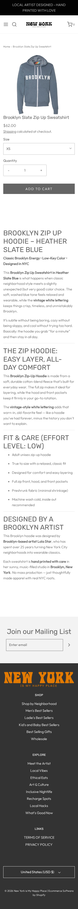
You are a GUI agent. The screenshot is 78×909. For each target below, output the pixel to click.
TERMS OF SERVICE (39, 837)
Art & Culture (39, 784)
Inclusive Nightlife (39, 791)
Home (6, 46)
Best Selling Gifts (39, 731)
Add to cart (39, 189)
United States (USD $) (38, 872)
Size (6, 139)
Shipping (9, 131)
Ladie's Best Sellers (39, 717)
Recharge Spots (39, 798)
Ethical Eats (39, 777)
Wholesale (39, 739)
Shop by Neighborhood (39, 703)
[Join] (69, 645)
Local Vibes (39, 770)
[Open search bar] (16, 24)
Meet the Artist (39, 763)
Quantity (10, 160)
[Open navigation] (6, 24)
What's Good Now (39, 813)
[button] (39, 84)
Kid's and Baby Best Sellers (39, 725)
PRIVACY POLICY (39, 844)
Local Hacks (39, 805)
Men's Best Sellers (39, 710)
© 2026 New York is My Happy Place (25, 890)
